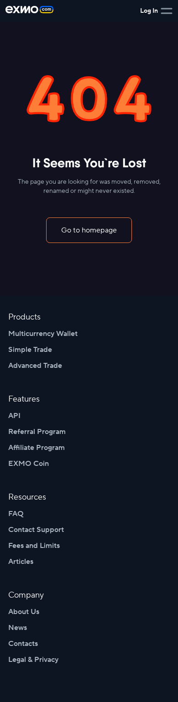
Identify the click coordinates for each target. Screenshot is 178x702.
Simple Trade (30, 349)
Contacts (23, 643)
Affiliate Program (36, 447)
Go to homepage (89, 230)
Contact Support (36, 529)
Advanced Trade (35, 365)
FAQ (16, 513)
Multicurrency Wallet (43, 333)
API (14, 415)
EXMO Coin (28, 463)
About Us (23, 611)
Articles (20, 561)
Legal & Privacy (33, 659)
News (17, 627)
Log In (149, 11)
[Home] (29, 11)
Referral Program (37, 431)
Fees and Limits (34, 545)
